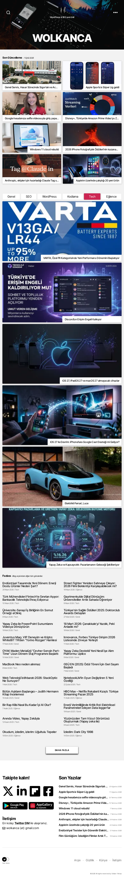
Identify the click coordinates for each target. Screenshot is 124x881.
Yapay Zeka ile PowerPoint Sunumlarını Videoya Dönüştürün (27, 625)
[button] (15, 806)
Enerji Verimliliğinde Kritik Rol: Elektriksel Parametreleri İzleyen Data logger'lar (89, 706)
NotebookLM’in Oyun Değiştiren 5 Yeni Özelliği (89, 679)
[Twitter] (8, 791)
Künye (103, 860)
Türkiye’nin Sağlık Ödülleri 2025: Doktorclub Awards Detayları (92, 612)
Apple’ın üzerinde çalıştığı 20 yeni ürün (82, 824)
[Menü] (115, 12)
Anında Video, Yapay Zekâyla (21, 718)
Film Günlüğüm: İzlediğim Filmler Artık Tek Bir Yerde (84, 835)
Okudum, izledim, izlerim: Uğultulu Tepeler (29, 731)
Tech (92, 196)
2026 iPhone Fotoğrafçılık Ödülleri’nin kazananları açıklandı (84, 813)
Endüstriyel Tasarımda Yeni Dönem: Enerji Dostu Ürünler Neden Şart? (29, 585)
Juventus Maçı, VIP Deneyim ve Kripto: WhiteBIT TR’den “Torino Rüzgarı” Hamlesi (29, 639)
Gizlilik (90, 860)
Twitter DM (22, 823)
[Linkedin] (21, 791)
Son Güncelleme (18, 57)
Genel (11, 196)
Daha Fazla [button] (62, 750)
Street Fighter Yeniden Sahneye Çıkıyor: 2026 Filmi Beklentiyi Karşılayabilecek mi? (90, 585)
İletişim (117, 860)
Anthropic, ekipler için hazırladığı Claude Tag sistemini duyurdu (84, 819)
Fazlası (6, 575)
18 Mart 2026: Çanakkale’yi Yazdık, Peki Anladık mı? (89, 625)
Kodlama (72, 196)
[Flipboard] (35, 791)
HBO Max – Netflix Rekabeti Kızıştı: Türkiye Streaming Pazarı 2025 (91, 693)
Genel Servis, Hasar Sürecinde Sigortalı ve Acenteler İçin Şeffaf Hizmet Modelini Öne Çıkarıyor (84, 786)
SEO (28, 196)
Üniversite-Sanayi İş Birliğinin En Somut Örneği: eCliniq (27, 612)
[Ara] (8, 12)
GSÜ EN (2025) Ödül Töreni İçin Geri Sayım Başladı (91, 666)
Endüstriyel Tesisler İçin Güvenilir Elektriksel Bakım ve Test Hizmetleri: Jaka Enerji (84, 830)
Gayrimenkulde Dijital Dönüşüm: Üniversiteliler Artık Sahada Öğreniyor (88, 598)
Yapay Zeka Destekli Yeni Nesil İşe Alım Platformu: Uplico (89, 652)
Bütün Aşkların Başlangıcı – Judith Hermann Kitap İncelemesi (30, 693)
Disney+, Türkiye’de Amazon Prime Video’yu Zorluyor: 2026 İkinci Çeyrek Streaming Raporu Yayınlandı (84, 802)
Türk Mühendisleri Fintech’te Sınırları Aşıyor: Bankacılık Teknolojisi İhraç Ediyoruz (30, 598)
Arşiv (77, 860)
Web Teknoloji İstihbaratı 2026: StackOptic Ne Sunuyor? (29, 679)
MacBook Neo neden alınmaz (21, 664)
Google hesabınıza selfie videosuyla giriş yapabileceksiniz (84, 797)
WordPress (49, 196)
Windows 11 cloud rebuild (74, 808)
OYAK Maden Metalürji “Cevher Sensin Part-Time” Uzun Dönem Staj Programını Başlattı (31, 652)
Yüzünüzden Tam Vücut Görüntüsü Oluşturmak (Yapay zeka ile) (87, 720)
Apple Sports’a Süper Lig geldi (76, 791)
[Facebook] (48, 791)
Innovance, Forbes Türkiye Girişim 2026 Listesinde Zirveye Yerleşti (89, 639)
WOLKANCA (62, 10)
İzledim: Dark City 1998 (78, 731)
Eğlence (111, 196)
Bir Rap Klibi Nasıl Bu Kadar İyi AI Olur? (26, 704)
